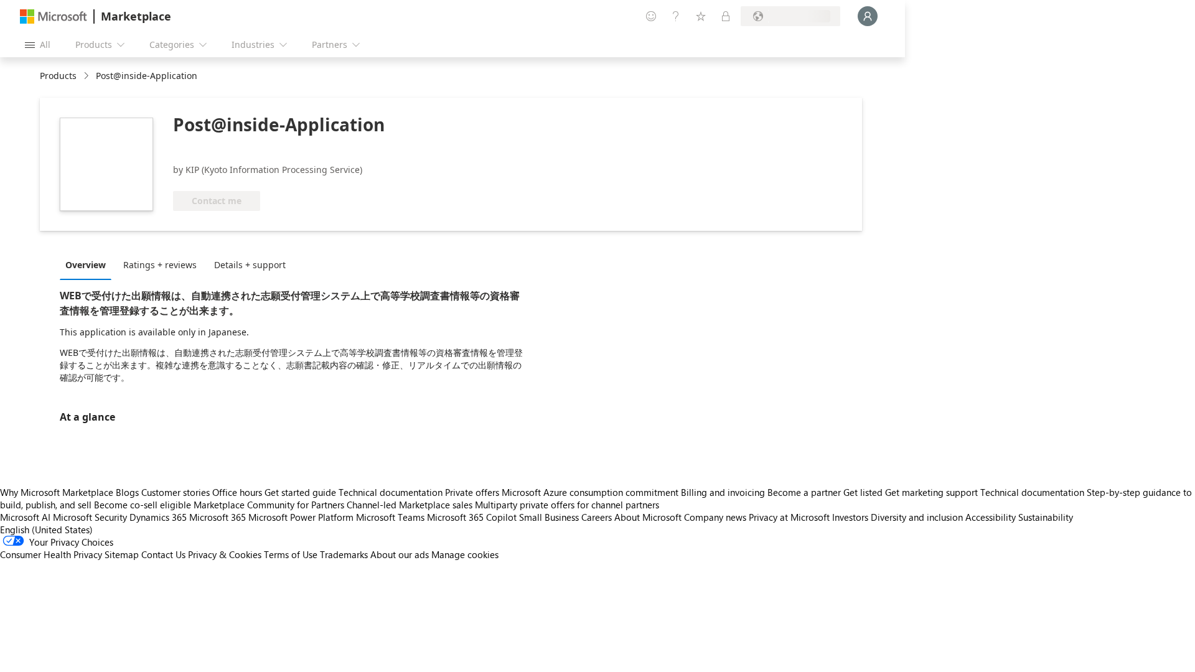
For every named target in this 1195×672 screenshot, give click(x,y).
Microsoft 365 (217, 517)
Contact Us (163, 554)
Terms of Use (290, 554)
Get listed (863, 492)
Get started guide (300, 492)
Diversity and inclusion (917, 517)
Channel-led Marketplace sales (409, 504)
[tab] (89, 264)
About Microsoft (648, 517)
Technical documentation (391, 492)
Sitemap (122, 554)
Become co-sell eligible (142, 504)
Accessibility (990, 517)
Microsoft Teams (390, 517)
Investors (850, 517)
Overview (85, 265)
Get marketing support (931, 492)
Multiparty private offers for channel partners (567, 504)
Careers (596, 517)
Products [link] (58, 76)
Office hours (237, 492)
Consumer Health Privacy (51, 554)
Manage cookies (465, 554)
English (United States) (46, 529)
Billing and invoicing (723, 492)
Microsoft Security (90, 517)
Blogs (127, 492)
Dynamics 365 (158, 517)
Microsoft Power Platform (301, 517)
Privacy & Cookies (224, 554)
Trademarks (344, 554)
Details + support (250, 265)
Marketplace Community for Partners (269, 504)
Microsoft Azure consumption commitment (591, 492)
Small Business (549, 517)
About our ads (399, 554)
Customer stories (175, 492)
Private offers (472, 492)
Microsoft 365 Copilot (472, 517)
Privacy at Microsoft (789, 517)
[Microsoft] (53, 16)
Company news (715, 517)
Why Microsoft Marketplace (56, 492)
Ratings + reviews (160, 265)
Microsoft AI (25, 517)
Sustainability (1045, 517)
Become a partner (804, 492)
